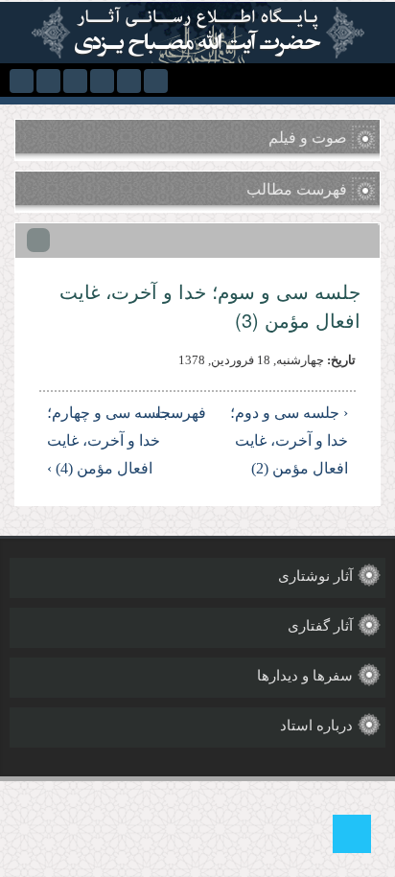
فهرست (201, 412)
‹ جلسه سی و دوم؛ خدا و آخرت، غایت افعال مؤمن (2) (289, 440)
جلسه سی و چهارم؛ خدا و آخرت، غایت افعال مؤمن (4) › (109, 440)
